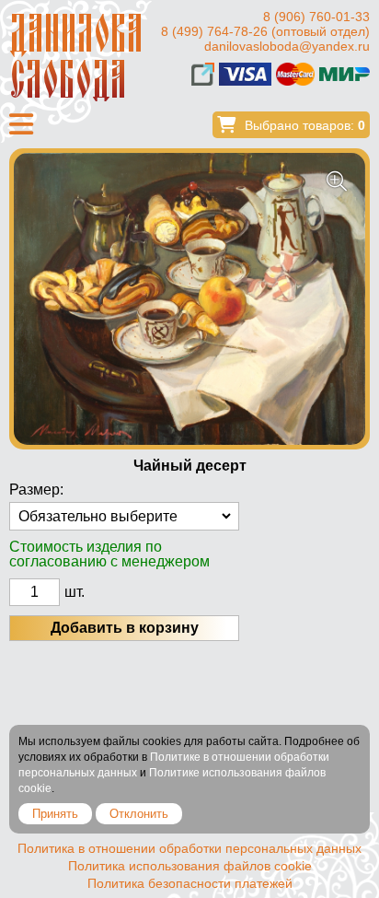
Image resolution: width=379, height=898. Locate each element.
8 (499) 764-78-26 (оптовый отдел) (265, 31)
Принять (55, 814)
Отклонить (138, 814)
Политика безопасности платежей (190, 883)
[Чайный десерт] (189, 299)
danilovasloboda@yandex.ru (287, 46)
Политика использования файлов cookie (190, 865)
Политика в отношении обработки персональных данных (189, 848)
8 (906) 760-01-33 (316, 16)
